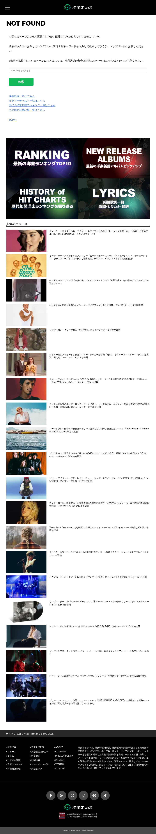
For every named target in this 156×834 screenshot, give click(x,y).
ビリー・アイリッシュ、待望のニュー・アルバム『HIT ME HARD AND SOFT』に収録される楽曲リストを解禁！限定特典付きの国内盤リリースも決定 (99, 702)
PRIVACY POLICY (64, 755)
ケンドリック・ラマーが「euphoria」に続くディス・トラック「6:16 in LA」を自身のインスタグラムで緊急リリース (99, 282)
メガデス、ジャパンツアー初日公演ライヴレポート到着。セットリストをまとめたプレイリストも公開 (98, 576)
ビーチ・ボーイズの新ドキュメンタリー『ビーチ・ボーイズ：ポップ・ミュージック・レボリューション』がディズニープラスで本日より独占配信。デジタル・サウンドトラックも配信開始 (98, 257)
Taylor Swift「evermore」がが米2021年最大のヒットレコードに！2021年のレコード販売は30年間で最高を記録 (99, 529)
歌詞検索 (35, 760)
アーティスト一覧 (39, 764)
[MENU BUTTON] (7, 7)
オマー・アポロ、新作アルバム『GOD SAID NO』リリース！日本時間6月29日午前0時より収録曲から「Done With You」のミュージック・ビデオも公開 (98, 381)
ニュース (11, 751)
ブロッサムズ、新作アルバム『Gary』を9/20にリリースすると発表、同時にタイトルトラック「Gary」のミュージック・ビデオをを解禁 (98, 455)
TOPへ (12, 119)
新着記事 (11, 747)
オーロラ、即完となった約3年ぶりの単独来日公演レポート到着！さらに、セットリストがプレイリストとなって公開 (99, 554)
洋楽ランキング (14, 764)
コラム (10, 755)
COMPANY (60, 751)
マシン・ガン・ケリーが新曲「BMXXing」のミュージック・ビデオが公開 (84, 329)
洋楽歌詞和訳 (37, 747)
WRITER (59, 764)
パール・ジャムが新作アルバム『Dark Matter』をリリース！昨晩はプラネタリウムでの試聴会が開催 (97, 675)
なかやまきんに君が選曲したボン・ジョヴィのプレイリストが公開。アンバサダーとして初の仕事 (96, 305)
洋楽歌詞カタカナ (39, 751)
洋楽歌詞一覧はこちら (22, 96)
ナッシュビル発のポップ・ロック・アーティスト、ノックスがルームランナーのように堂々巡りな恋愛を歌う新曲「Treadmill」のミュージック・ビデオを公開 (99, 405)
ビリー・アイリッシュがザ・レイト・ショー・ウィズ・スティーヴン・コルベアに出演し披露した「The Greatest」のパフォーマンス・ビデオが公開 (99, 480)
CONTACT (60, 760)
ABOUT (59, 747)
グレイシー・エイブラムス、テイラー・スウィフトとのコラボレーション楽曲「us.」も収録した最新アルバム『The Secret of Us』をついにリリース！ (98, 232)
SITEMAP (59, 768)
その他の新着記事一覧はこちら (27, 110)
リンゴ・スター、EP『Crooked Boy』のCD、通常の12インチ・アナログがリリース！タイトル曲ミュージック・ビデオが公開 (99, 603)
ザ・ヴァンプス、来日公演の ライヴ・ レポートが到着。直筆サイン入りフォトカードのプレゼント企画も (99, 652)
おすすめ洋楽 (13, 760)
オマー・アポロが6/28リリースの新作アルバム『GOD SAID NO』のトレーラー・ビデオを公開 (94, 626)
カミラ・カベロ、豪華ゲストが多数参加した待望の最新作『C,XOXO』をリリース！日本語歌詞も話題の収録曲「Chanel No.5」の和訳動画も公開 (99, 504)
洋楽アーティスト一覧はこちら (27, 100)
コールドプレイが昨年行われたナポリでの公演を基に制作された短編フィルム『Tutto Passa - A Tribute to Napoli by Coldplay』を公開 (99, 430)
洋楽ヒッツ (36, 768)
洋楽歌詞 (35, 755)
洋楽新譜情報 (13, 768)
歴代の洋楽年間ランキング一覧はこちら (32, 105)
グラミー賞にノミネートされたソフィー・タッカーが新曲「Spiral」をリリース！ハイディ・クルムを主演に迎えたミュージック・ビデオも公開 (99, 356)
